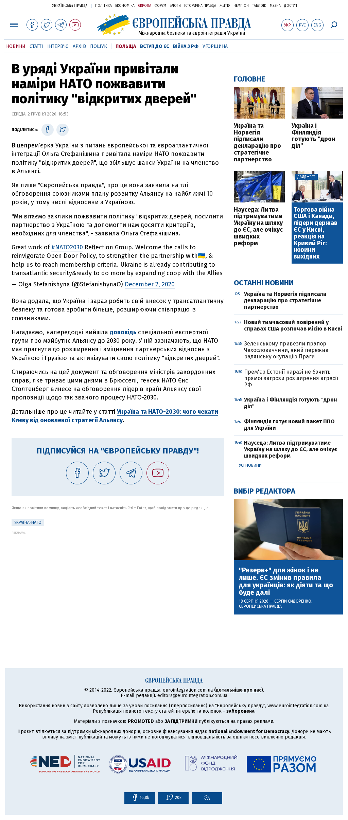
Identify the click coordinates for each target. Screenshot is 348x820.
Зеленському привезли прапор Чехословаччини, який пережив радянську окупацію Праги (286, 350)
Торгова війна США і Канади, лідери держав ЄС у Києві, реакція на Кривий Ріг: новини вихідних (315, 233)
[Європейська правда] (174, 24)
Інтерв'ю (58, 46)
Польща (126, 46)
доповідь (124, 332)
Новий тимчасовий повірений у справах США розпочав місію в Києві (293, 325)
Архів (79, 46)
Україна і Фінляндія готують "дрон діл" (313, 136)
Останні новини (264, 282)
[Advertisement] (118, 581)
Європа (144, 6)
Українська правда (69, 5)
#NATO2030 (67, 247)
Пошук (98, 46)
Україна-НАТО (27, 522)
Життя (225, 6)
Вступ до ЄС (154, 46)
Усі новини (250, 465)
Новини (15, 46)
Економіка (125, 6)
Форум (160, 6)
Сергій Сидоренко (292, 601)
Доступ (290, 6)
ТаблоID (259, 6)
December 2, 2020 (150, 284)
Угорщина (215, 46)
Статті (36, 46)
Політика (103, 6)
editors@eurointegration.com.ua (192, 695)
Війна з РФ (185, 46)
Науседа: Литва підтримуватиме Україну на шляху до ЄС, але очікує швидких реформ (258, 227)
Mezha (275, 6)
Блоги (175, 6)
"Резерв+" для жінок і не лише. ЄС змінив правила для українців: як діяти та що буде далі (286, 581)
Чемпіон (241, 6)
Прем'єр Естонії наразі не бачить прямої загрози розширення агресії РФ (291, 378)
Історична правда (200, 6)
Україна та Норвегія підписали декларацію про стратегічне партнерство (257, 143)
